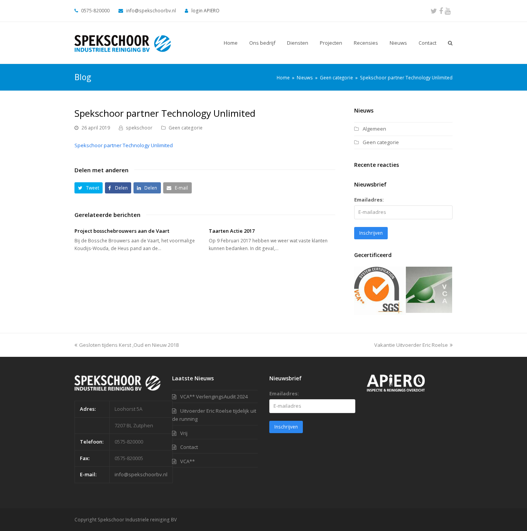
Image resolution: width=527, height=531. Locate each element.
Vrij (183, 433)
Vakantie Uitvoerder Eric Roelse (411, 344)
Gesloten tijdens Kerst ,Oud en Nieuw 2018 (129, 344)
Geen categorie (186, 127)
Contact (189, 447)
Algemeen (374, 128)
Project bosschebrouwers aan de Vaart (121, 230)
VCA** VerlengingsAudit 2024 (214, 396)
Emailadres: (369, 199)
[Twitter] (434, 11)
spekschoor (139, 127)
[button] (88, 187)
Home (283, 77)
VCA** (187, 461)
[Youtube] (448, 11)
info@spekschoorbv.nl (141, 474)
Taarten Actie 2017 (232, 230)
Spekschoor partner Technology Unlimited (123, 145)
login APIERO (205, 10)
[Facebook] (441, 11)
